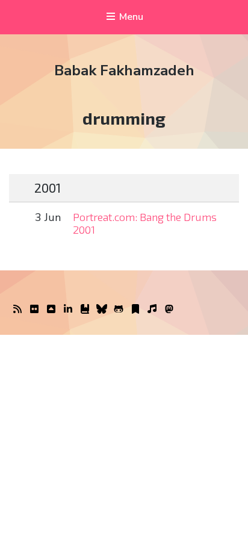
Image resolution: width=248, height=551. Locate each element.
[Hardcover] (84, 309)
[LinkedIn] (68, 309)
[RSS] (17, 309)
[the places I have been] (51, 309)
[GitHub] (118, 309)
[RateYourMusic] (152, 309)
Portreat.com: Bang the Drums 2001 (145, 223)
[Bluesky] (101, 309)
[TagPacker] (135, 309)
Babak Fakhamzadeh (124, 70)
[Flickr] (34, 309)
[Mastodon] (169, 309)
